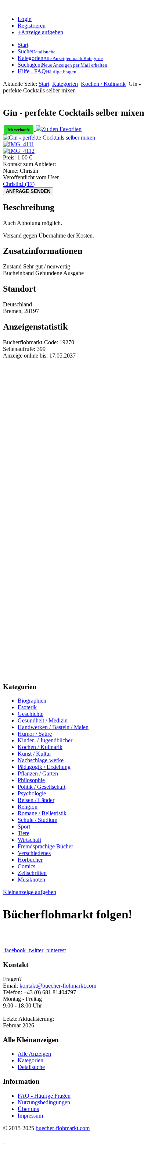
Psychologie (32, 793)
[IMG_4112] (19, 151)
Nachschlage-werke (41, 760)
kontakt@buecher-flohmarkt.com (57, 985)
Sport (24, 826)
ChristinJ (19, 184)
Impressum (30, 1115)
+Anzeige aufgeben (40, 32)
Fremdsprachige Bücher (45, 846)
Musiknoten (31, 879)
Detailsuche (31, 1067)
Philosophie (31, 780)
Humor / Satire (35, 734)
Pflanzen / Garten (38, 773)
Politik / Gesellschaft (41, 787)
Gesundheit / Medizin (43, 720)
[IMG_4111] (18, 144)
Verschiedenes (34, 853)
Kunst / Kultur (34, 753)
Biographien (32, 700)
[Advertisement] (79, 438)
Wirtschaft (29, 840)
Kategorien (65, 84)
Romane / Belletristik (42, 813)
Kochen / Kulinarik (103, 84)
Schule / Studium (37, 820)
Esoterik (27, 707)
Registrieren (32, 25)
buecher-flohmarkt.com (63, 1128)
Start (44, 84)
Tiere (23, 833)
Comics (26, 866)
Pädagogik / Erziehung (44, 767)
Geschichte (30, 714)
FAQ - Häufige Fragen (44, 1096)
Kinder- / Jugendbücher (45, 740)
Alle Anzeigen (34, 1054)
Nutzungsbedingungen (44, 1102)
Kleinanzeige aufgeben (29, 892)
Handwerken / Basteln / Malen (53, 727)
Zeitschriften (32, 873)
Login (25, 19)
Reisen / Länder (36, 800)
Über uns (28, 1109)
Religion (27, 806)
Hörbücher (30, 860)
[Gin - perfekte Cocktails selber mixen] (49, 137)
